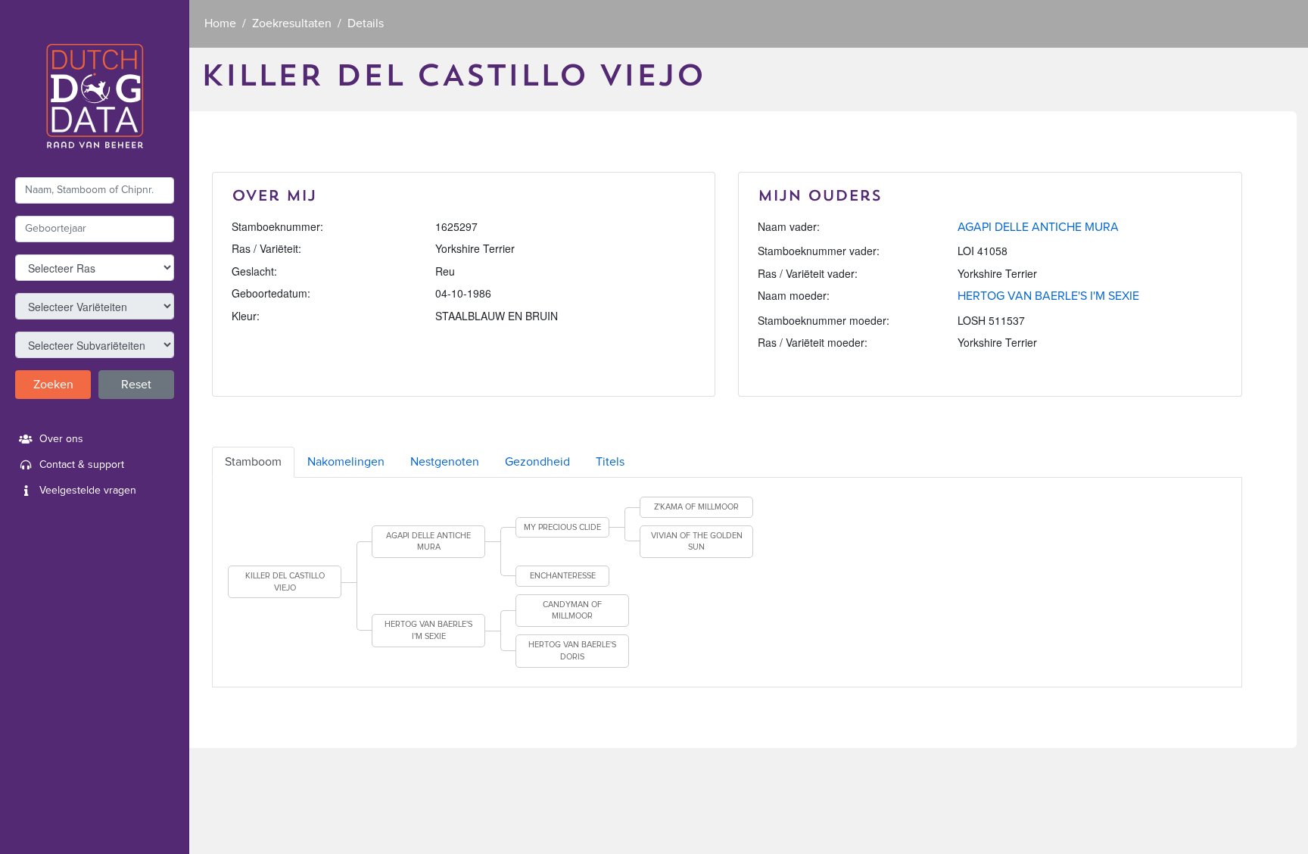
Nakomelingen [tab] (346, 462)
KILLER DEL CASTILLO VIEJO (285, 582)
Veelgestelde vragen (87, 490)
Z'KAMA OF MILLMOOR (696, 507)
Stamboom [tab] (253, 462)
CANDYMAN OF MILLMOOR (572, 610)
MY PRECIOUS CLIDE (562, 527)
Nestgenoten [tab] (444, 462)
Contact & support (81, 465)
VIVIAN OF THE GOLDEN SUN (697, 541)
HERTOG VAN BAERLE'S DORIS (572, 650)
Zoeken (53, 385)
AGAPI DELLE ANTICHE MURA (1038, 227)
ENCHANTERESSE (563, 576)
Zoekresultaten (292, 23)
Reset (136, 385)
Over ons (61, 439)
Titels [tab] (610, 462)
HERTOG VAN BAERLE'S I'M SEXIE (1048, 296)
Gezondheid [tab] (537, 462)
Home (220, 23)
